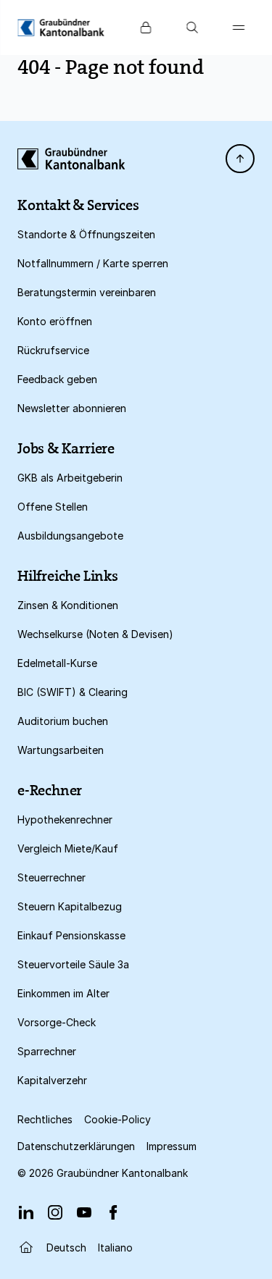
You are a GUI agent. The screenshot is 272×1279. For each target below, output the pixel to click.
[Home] (60, 27)
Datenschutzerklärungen (76, 1146)
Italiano (115, 1247)
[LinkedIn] (26, 1212)
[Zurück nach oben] (240, 158)
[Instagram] (55, 1212)
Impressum (172, 1146)
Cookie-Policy (117, 1119)
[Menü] (239, 27)
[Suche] (192, 27)
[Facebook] (113, 1212)
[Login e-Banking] (146, 27)
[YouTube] (84, 1212)
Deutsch (66, 1247)
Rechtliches (45, 1119)
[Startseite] (26, 1247)
